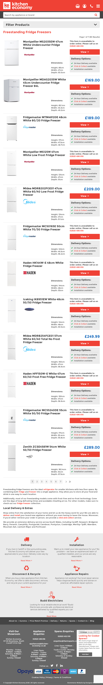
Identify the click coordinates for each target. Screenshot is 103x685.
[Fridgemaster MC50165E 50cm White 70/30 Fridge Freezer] (11, 237)
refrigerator (49, 489)
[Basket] (78, 6)
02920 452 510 (64, 636)
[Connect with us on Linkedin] (61, 666)
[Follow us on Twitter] (52, 666)
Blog (92, 621)
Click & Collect (80, 66)
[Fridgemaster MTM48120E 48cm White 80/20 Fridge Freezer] (11, 128)
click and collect (66, 518)
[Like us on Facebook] (57, 666)
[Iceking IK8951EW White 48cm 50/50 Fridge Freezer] (11, 310)
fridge (22, 492)
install (17, 515)
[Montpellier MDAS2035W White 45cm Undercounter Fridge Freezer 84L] (11, 91)
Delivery (54, 621)
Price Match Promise (39, 621)
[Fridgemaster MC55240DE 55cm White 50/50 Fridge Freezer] (11, 421)
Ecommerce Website (75, 683)
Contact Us (83, 621)
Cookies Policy (38, 677)
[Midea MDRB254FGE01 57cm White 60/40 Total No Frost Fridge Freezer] (11, 347)
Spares (72, 621)
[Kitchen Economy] (17, 9)
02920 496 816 (77, 46)
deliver (6, 515)
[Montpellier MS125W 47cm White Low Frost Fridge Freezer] (11, 163)
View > (85, 52)
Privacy (49, 677)
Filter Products (18, 25)
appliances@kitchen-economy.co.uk (39, 645)
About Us (13, 621)
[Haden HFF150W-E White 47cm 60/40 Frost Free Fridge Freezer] (11, 385)
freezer (32, 492)
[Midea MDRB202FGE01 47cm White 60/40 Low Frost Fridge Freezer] (11, 200)
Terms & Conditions (62, 677)
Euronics (23, 621)
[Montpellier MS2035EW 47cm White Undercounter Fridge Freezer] (11, 53)
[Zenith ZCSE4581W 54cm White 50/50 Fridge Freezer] (11, 458)
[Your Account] (84, 6)
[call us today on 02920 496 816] (91, 8)
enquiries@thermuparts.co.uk (67, 641)
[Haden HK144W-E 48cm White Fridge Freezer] (11, 274)
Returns (63, 621)
